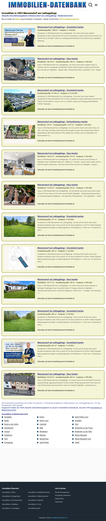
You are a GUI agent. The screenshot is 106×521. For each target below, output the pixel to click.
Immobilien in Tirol (34, 504)
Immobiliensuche (34, 508)
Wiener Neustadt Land (83, 439)
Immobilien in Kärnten (35, 500)
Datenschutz (59, 499)
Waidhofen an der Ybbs (83, 432)
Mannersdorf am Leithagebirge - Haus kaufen (57, 58)
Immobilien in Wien (8, 492)
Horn (6, 439)
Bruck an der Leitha (11, 424)
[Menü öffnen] (96, 5)
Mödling (43, 435)
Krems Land (44, 421)
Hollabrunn (8, 435)
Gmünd (7, 432)
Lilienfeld (43, 424)
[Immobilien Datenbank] (47, 7)
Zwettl (77, 442)
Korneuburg (8, 442)
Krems (42, 417)
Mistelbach (44, 432)
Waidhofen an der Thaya (84, 428)
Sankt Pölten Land (81, 417)
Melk (41, 428)
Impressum (59, 502)
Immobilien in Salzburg (10, 504)
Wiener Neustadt (81, 435)
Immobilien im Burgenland (11, 496)
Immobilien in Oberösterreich (38, 496)
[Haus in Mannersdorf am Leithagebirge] (19, 80)
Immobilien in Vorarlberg (10, 508)
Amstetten (8, 417)
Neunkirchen (44, 439)
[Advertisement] (53, 464)
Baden (6, 421)
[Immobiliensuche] (90, 5)
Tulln (76, 424)
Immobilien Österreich (62, 495)
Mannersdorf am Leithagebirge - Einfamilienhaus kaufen (62, 122)
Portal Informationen (62, 492)
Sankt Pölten (44, 442)
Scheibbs (78, 421)
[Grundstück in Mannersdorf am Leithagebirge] (19, 48)
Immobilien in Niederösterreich (39, 492)
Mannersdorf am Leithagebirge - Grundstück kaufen (60, 27)
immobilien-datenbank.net (59, 518)
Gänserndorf (8, 428)
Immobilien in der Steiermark (12, 500)
